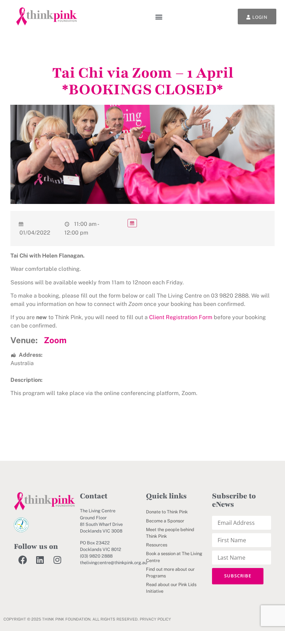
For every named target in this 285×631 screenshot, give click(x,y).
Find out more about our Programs (170, 572)
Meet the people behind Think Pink (170, 533)
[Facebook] (22, 559)
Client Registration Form (180, 317)
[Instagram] (57, 559)
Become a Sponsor (165, 520)
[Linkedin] (40, 559)
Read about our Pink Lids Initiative (171, 588)
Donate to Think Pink (167, 511)
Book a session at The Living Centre (174, 557)
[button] (159, 16)
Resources (156, 544)
